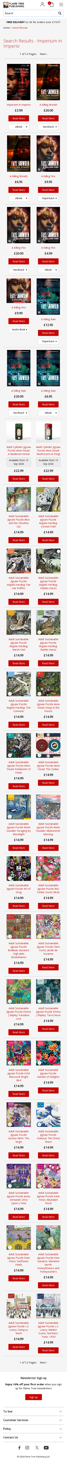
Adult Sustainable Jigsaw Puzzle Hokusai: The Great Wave (48, 1136)
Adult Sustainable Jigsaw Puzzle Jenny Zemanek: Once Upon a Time (18, 1198)
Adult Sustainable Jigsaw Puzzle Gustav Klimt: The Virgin (18, 1136)
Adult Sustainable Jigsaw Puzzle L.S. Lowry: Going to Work (18, 1328)
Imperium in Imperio (19, 104)
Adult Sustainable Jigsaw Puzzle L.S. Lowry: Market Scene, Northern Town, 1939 (48, 1329)
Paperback (48, 198)
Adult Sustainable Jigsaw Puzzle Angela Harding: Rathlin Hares (48, 644)
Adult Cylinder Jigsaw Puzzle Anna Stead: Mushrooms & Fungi (48, 450)
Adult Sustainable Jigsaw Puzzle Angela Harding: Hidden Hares (48, 583)
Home (6, 27)
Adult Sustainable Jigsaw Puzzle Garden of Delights (48, 1073)
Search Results (20, 27)
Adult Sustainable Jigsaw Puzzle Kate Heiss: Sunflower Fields (18, 1259)
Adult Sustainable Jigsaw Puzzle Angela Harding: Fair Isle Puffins (18, 583)
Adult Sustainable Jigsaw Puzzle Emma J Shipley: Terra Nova (48, 1011)
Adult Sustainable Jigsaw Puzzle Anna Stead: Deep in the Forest (48, 706)
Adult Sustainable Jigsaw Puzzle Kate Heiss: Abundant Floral (48, 1198)
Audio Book (18, 329)
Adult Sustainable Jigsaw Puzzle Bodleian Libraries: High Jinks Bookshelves (19, 950)
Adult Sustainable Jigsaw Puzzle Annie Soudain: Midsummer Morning (48, 829)
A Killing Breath (48, 104)
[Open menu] (61, 4)
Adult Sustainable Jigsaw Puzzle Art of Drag (18, 888)
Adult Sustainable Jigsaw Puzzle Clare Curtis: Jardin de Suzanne (48, 948)
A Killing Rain (48, 319)
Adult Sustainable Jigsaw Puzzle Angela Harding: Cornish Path (48, 521)
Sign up (34, 1397)
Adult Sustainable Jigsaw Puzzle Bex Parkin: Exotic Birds (48, 888)
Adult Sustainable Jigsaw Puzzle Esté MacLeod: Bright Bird (19, 1075)
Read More (19, 118)
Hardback (48, 126)
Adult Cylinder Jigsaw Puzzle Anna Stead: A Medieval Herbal (19, 450)
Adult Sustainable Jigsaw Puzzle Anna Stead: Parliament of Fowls (19, 767)
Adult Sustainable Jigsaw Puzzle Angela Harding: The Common (19, 706)
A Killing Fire (48, 176)
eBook (18, 126)
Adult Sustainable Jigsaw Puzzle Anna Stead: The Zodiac (48, 765)
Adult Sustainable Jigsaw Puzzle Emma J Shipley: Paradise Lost (19, 1013)
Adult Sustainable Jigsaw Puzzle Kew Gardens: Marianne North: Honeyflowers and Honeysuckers (48, 1262)
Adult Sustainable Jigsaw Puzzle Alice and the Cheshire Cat (19, 521)
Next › (43, 54)
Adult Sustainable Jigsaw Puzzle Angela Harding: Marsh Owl (19, 644)
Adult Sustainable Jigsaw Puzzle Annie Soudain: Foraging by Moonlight (19, 829)
